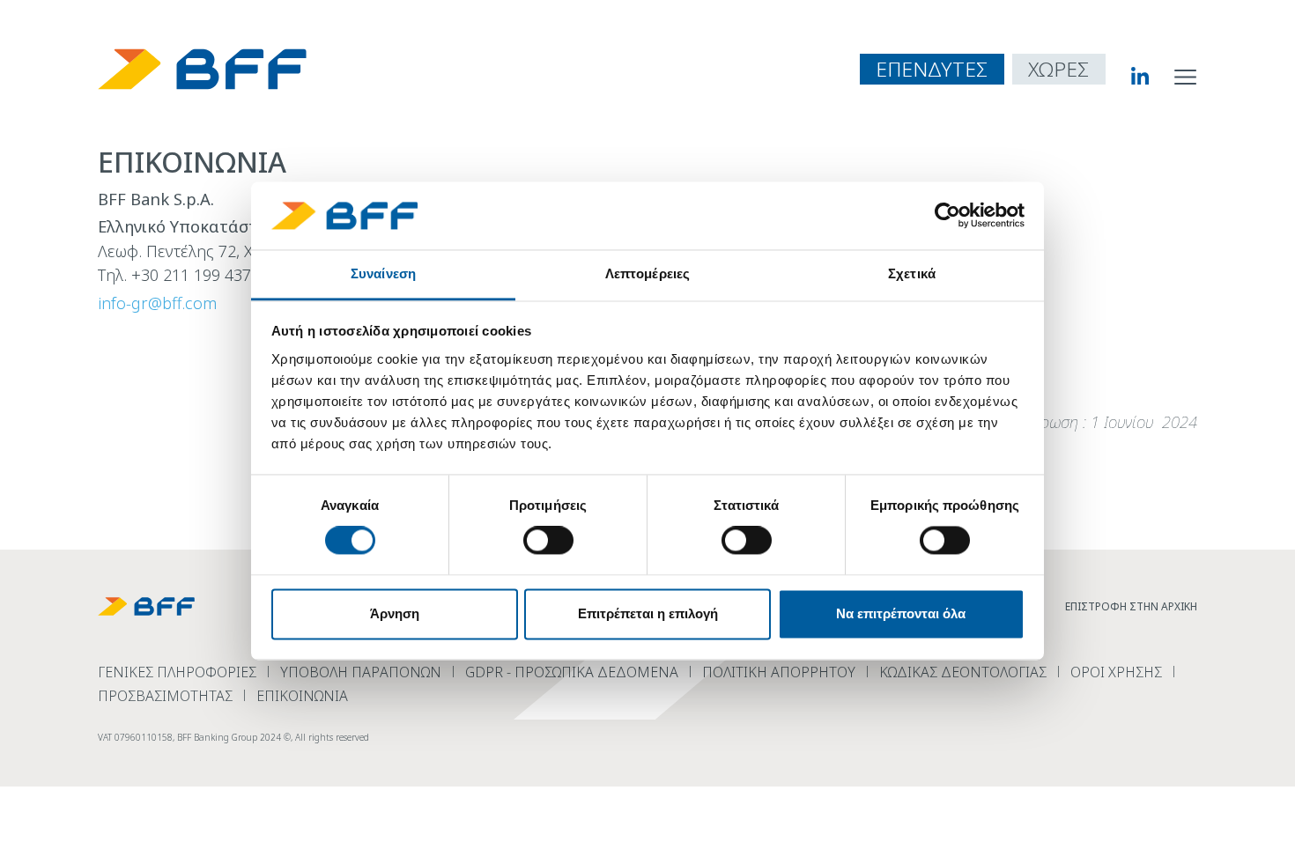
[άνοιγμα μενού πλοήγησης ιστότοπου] (1185, 76)
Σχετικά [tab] (912, 273)
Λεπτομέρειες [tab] (647, 273)
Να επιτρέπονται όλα (901, 613)
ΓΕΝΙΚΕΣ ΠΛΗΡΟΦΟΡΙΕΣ (177, 672)
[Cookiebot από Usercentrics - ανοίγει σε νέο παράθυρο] (947, 216)
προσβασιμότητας (165, 695)
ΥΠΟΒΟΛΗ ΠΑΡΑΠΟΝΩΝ (360, 672)
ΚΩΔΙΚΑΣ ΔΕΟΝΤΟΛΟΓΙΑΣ (963, 672)
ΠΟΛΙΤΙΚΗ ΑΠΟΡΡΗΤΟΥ (778, 672)
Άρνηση (394, 613)
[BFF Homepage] (202, 69)
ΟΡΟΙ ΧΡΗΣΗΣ (1116, 672)
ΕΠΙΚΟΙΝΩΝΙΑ (302, 695)
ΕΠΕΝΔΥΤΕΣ (932, 69)
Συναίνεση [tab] (383, 273)
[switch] (548, 541)
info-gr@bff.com (157, 303)
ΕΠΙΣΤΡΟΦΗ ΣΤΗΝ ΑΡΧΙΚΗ (1131, 606)
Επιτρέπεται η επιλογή (648, 613)
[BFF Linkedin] (1127, 76)
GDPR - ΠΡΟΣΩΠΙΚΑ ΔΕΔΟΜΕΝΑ (571, 672)
